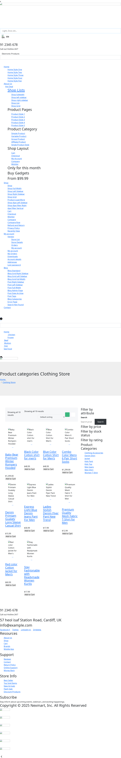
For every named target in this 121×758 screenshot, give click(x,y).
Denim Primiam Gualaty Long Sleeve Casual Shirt (13, 518)
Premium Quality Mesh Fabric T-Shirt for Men (70, 516)
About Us (8, 83)
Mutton (7, 343)
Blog (6, 268)
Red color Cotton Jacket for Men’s (11, 569)
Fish (6, 346)
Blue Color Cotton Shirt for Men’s (51, 455)
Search (84, 417)
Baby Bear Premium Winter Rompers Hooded (11, 461)
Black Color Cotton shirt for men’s (31, 455)
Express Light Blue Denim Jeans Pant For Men (31, 513)
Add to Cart (10, 478)
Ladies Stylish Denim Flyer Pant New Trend (51, 513)
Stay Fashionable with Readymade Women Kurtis (32, 575)
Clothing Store (9, 382)
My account (9, 234)
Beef (6, 340)
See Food (8, 349)
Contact (7, 307)
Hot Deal (9, 86)
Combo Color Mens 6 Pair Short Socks (69, 456)
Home (6, 66)
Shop (6, 182)
